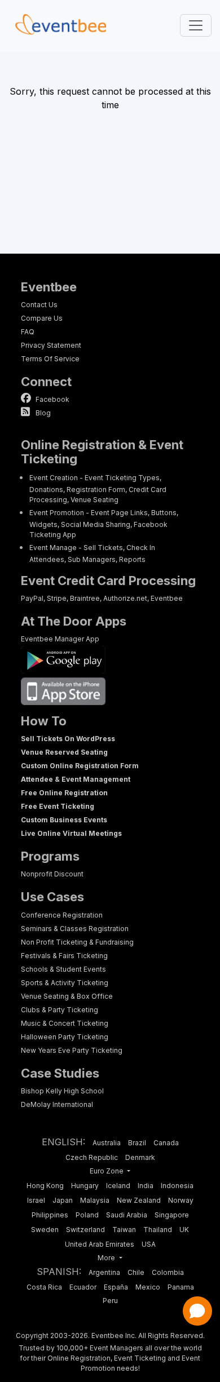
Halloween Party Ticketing (64, 1037)
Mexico (147, 1287)
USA (149, 1244)
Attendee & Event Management (75, 779)
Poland (87, 1215)
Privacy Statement (51, 345)
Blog (42, 413)
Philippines (50, 1215)
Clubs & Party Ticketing (59, 1010)
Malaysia (94, 1200)
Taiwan (124, 1229)
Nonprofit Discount (52, 874)
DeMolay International (57, 1104)
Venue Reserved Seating (64, 752)
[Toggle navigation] (196, 25)
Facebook (51, 399)
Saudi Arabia (126, 1215)
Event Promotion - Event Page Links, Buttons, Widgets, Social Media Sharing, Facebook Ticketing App (103, 523)
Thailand (157, 1229)
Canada (166, 1143)
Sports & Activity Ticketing (64, 982)
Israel (36, 1200)
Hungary (85, 1185)
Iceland (118, 1185)
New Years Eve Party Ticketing (71, 1050)
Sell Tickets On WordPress (68, 738)
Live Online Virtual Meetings (71, 833)
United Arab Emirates (99, 1244)
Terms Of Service (50, 359)
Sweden (45, 1229)
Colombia (168, 1272)
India (145, 1185)
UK (184, 1229)
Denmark (140, 1157)
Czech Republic (91, 1157)
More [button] (107, 1257)
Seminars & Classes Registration (75, 928)
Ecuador (82, 1287)
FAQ (27, 331)
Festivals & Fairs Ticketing (64, 955)
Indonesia (177, 1185)
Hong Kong (45, 1185)
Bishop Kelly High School (62, 1091)
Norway (180, 1200)
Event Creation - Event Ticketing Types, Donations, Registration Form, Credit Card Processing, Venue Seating (97, 488)
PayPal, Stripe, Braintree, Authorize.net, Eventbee (102, 598)
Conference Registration (62, 915)
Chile (135, 1272)
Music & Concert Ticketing (64, 1023)
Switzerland (85, 1229)
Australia (107, 1143)
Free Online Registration (64, 793)
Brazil (137, 1143)
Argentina (104, 1272)
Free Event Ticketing (57, 806)
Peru (110, 1300)
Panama (181, 1287)
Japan (62, 1200)
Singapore (172, 1215)
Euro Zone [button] (107, 1171)
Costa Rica (44, 1287)
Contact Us (39, 304)
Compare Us (42, 318)
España (116, 1287)
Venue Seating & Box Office (67, 996)
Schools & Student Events (63, 969)
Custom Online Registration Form (80, 765)
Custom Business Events (64, 820)
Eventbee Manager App (60, 639)
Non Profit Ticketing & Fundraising (77, 942)
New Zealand (139, 1200)
